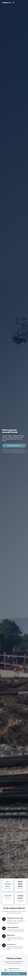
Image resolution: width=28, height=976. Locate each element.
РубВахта (6, 3)
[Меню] (13, 3)
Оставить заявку (15, 973)
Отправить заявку (15, 445)
